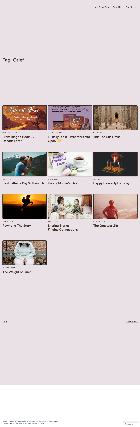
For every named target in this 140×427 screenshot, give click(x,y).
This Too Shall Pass (106, 137)
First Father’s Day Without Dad (24, 183)
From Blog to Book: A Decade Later (18, 139)
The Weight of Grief (16, 272)
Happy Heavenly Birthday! (111, 183)
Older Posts (132, 321)
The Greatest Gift (105, 226)
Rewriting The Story (16, 226)
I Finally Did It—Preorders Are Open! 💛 (69, 139)
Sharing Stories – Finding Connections (63, 227)
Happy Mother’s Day (62, 183)
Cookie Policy (41, 423)
